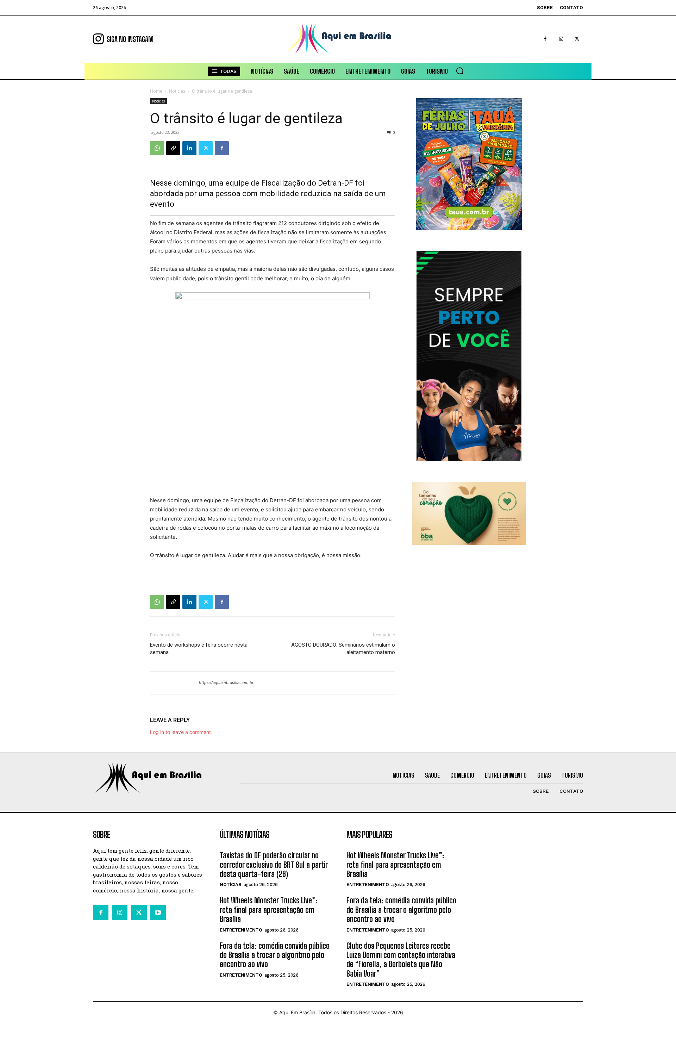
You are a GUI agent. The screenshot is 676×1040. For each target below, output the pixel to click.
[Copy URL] (173, 148)
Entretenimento (241, 930)
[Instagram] (561, 39)
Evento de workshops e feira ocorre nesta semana (199, 648)
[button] (459, 70)
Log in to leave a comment (180, 732)
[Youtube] (158, 912)
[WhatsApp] (157, 148)
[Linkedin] (189, 148)
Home (156, 91)
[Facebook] (545, 39)
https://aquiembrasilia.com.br (226, 682)
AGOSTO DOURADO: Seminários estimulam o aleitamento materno (343, 648)
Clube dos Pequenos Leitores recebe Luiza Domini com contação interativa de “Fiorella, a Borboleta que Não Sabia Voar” (400, 959)
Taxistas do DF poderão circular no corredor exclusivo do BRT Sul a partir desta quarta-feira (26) (274, 865)
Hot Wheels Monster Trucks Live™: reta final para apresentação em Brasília (269, 910)
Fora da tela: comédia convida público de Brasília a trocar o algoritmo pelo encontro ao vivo (275, 955)
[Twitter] (577, 39)
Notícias (177, 91)
